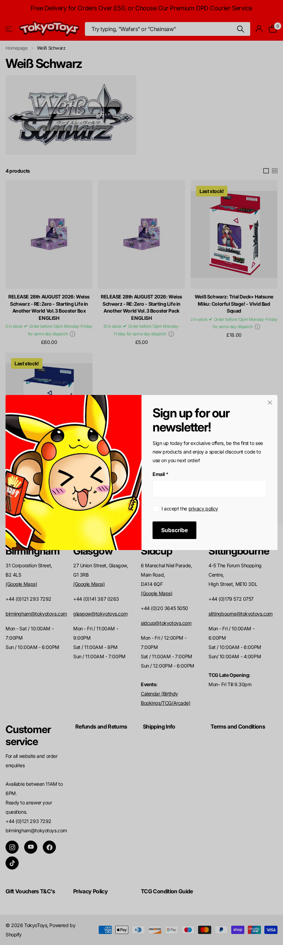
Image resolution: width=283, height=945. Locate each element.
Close (269, 402)
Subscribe (174, 530)
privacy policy (203, 508)
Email (160, 474)
